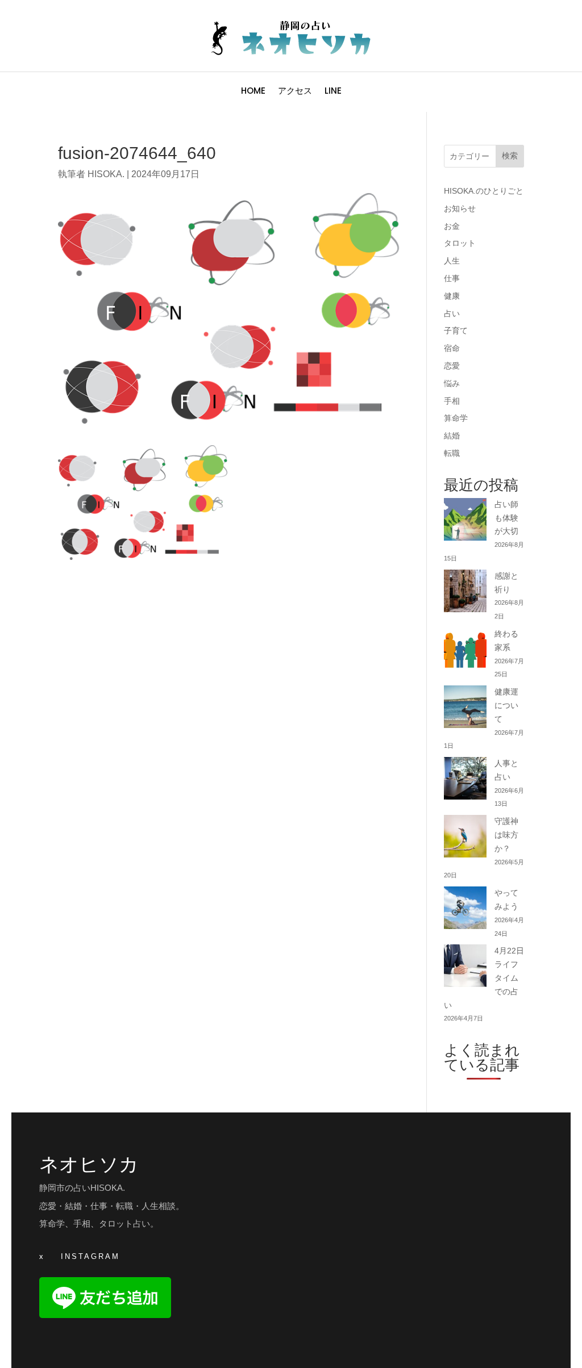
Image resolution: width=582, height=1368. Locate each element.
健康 (452, 295)
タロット (460, 243)
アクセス (295, 92)
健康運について (506, 705)
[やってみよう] (465, 910)
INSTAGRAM (90, 1256)
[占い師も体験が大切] (465, 521)
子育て (456, 330)
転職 (452, 453)
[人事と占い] (465, 780)
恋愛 (452, 365)
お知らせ (460, 208)
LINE (333, 92)
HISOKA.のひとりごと (483, 190)
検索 (510, 155)
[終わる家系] (465, 651)
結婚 (452, 435)
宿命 (452, 348)
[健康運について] (465, 709)
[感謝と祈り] (465, 593)
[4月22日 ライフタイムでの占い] (465, 968)
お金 (452, 226)
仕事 (452, 278)
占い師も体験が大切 (506, 518)
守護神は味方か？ (506, 835)
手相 (452, 400)
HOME (253, 92)
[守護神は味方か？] (465, 838)
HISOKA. (106, 174)
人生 (452, 260)
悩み (452, 383)
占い (452, 313)
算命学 (456, 417)
